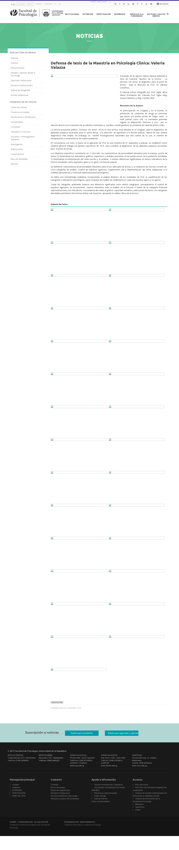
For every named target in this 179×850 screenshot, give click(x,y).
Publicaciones (17, 149)
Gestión (15, 784)
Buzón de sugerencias (60, 790)
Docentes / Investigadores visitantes (23, 138)
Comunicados (17, 122)
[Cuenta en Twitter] (124, 4)
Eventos (14, 63)
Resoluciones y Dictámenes (23, 117)
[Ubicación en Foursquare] (137, 4)
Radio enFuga (100, 796)
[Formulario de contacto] (151, 4)
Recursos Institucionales (22, 85)
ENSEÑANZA (119, 14)
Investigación (17, 144)
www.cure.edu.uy (139, 766)
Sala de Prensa (100, 798)
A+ (60, 4)
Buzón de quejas (58, 787)
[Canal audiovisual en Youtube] (133, 4)
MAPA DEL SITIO (19, 796)
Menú (30, 4)
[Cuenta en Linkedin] (128, 4)
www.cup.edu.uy (77, 766)
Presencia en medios (20, 112)
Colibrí (138, 809)
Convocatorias (17, 154)
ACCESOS (164, 4)
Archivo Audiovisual (19, 95)
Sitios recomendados (101, 801)
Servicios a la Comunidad (136, 15)
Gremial (14, 164)
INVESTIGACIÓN (103, 14)
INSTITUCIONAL (72, 14)
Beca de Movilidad (19, 159)
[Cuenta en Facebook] (119, 4)
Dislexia (38, 4)
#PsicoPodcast (17, 68)
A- (55, 4)
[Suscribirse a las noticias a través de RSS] (142, 4)
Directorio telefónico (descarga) (64, 796)
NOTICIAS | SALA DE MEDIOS (156, 15)
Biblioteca (139, 804)
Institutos (16, 787)
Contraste (48, 4)
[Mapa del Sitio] (146, 4)
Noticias (14, 58)
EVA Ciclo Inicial (141, 784)
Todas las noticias (19, 107)
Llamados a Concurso (21, 131)
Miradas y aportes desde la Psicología (23, 74)
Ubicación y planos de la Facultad (65, 798)
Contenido (21, 4)
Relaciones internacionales (105, 793)
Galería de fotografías (20, 90)
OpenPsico (139, 807)
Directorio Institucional (21, 80)
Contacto (54, 784)
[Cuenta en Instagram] (115, 4)
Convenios (15, 127)
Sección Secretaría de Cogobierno (108, 784)
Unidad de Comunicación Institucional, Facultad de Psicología (30, 825)
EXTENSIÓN (88, 14)
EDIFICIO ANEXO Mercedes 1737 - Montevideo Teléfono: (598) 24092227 (51, 757)
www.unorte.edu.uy (109, 766)
